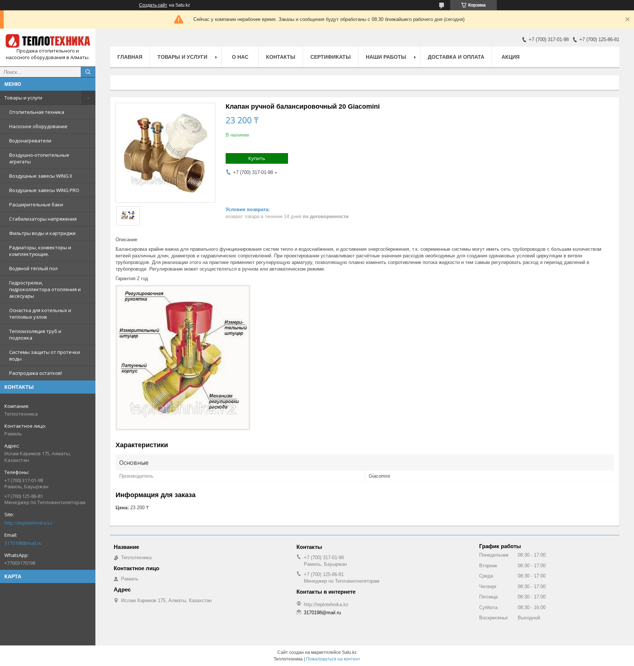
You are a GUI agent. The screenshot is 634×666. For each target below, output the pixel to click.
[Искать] (88, 71)
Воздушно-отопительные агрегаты (39, 158)
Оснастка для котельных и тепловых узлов (40, 313)
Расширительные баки (36, 204)
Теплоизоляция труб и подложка (35, 334)
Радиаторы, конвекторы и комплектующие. (40, 250)
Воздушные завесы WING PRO (44, 190)
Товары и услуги (23, 97)
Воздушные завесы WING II (40, 176)
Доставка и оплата (456, 57)
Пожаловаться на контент (333, 659)
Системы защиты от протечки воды (44, 355)
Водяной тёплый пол (33, 268)
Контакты (280, 57)
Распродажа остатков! (35, 373)
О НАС (240, 57)
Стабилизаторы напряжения (43, 219)
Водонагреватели (30, 140)
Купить (256, 158)
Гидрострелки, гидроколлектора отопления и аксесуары (45, 289)
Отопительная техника (36, 112)
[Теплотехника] (48, 41)
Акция (511, 57)
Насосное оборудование (38, 126)
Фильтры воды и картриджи (42, 233)
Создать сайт (153, 5)
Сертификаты (330, 57)
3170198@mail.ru (23, 543)
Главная (129, 57)
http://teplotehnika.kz (28, 523)
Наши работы (386, 57)
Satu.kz (349, 652)
